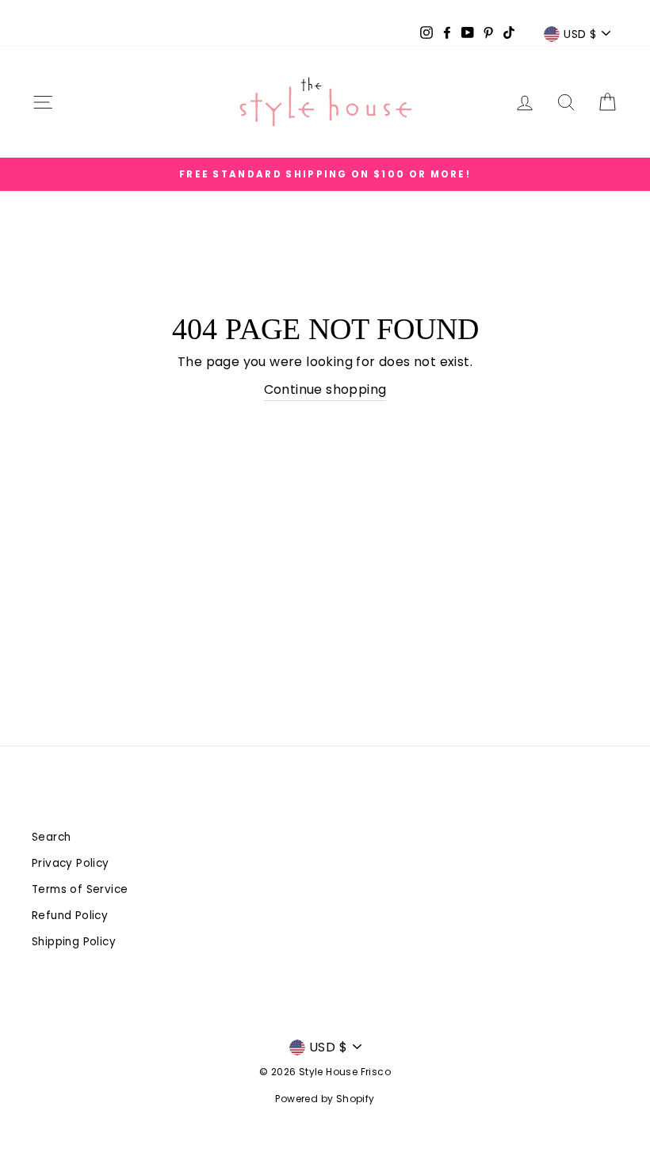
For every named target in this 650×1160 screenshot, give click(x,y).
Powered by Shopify (324, 1098)
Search (51, 837)
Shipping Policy (74, 941)
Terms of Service (80, 889)
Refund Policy (70, 915)
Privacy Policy (70, 863)
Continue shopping (325, 389)
